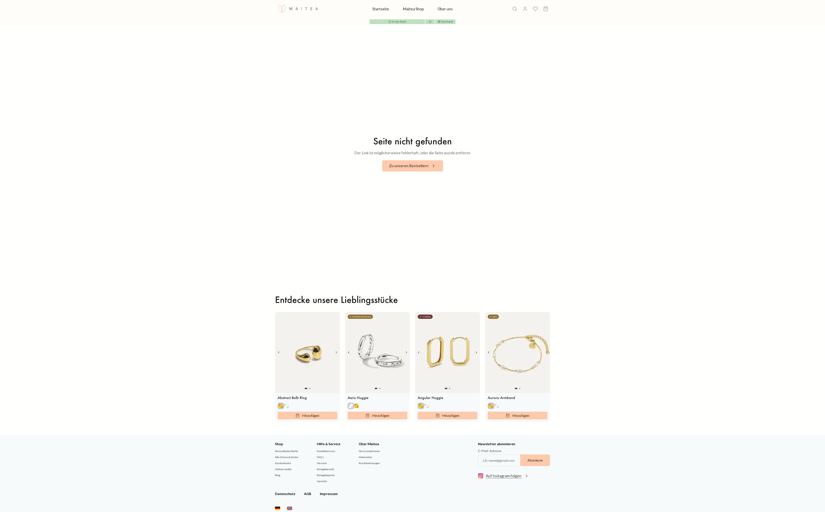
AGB (307, 494)
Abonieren (535, 460)
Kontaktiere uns (326, 451)
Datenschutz (285, 494)
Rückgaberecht (325, 469)
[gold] (281, 406)
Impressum (329, 494)
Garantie (322, 481)
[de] (277, 508)
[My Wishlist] (535, 9)
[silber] (286, 406)
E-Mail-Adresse (489, 451)
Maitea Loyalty (283, 469)
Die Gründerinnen (369, 451)
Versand (322, 463)
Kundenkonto (283, 463)
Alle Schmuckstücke (286, 457)
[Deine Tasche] (545, 9)
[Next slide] (336, 352)
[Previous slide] (278, 352)
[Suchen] (514, 9)
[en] (289, 508)
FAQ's (320, 457)
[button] (306, 388)
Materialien (365, 457)
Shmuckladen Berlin (286, 451)
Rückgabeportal (326, 475)
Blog (277, 475)
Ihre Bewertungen (369, 463)
